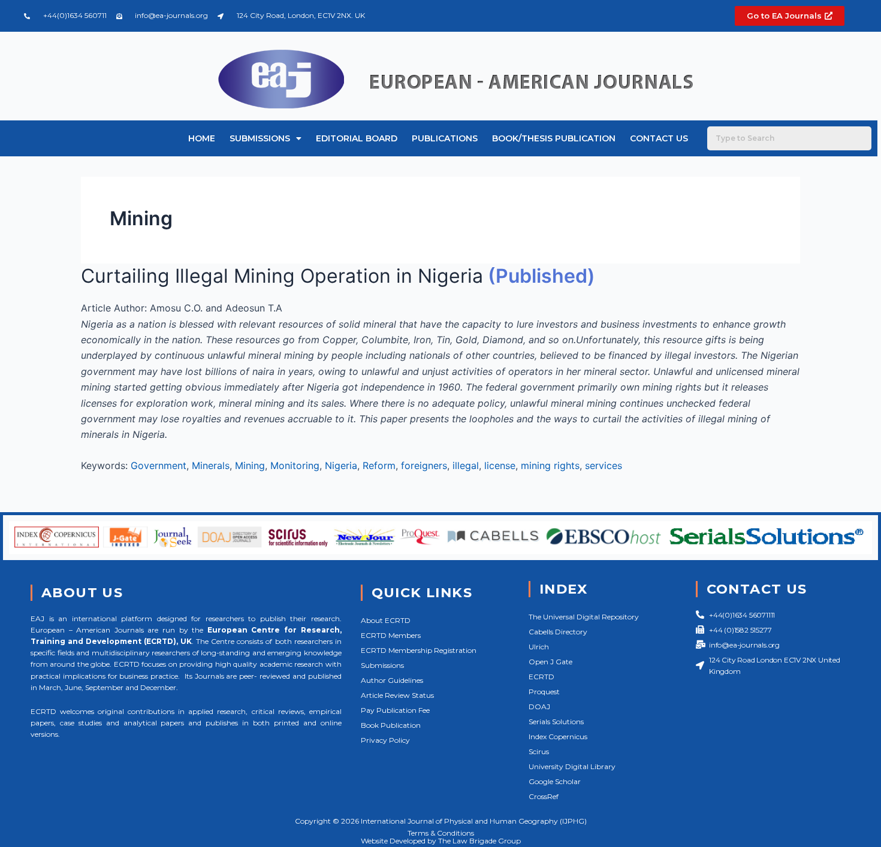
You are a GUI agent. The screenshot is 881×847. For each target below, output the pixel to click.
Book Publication (391, 725)
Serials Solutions (556, 721)
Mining (250, 465)
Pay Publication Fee (395, 710)
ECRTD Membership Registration (418, 650)
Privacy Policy (385, 740)
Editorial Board (356, 138)
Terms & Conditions (441, 832)
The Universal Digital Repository (584, 616)
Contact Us (659, 138)
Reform (379, 465)
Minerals (211, 465)
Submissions (260, 138)
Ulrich (539, 646)
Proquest (544, 691)
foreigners (424, 465)
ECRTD (541, 676)
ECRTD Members (391, 635)
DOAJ (539, 706)
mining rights (550, 465)
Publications (445, 138)
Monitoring (294, 465)
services (603, 465)
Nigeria (341, 465)
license (499, 465)
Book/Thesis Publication (554, 138)
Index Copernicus (558, 736)
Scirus (539, 751)
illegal (465, 465)
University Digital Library (572, 766)
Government (158, 465)
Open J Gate (550, 661)
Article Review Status (397, 695)
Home (201, 138)
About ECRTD (386, 620)
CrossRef (544, 796)
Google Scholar (555, 781)
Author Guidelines (392, 680)
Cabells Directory (558, 631)
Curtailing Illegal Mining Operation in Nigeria (282, 276)
